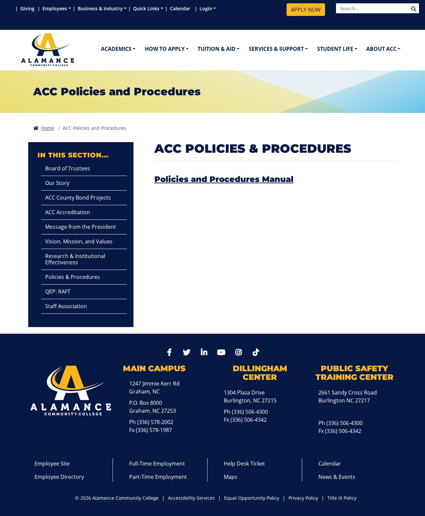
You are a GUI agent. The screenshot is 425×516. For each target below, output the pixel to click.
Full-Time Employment (157, 463)
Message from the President (80, 226)
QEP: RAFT (57, 291)
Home (47, 128)
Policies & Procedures (72, 277)
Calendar (181, 8)
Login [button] (206, 8)
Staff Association (66, 306)
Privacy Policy (303, 498)
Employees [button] (54, 8)
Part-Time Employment (158, 476)
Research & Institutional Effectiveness (75, 259)
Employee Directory (59, 476)
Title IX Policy (341, 498)
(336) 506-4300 (250, 411)
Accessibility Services (191, 498)
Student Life (335, 48)
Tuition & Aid (216, 48)
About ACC (381, 48)
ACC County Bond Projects (78, 197)
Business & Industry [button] (100, 8)
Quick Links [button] (146, 8)
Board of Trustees (67, 168)
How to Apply (165, 48)
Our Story (57, 183)
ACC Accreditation (67, 212)
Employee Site (52, 463)
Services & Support (276, 48)
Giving (28, 8)
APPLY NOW (306, 9)
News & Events (336, 476)
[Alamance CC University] (79, 49)
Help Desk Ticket (244, 463)
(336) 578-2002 (155, 422)
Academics (116, 48)
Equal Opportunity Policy (251, 498)
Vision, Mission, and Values (79, 241)
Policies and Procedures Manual (224, 179)
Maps (230, 476)
